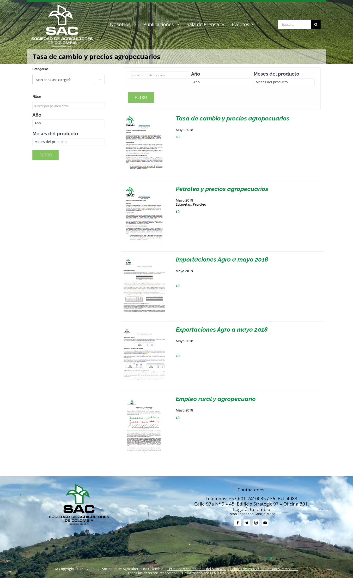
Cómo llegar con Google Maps (251, 514)
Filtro (141, 97)
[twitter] (246, 522)
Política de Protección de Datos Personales (264, 568)
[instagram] (256, 522)
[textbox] (68, 79)
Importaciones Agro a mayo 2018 (222, 259)
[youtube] (265, 522)
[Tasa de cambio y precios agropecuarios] (144, 117)
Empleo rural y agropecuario (216, 398)
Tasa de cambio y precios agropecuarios (232, 118)
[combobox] (68, 79)
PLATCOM (218, 573)
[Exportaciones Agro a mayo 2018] (144, 328)
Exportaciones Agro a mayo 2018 (222, 329)
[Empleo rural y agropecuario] (144, 397)
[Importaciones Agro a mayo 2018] (144, 258)
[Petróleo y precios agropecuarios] (144, 187)
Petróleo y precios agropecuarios (222, 188)
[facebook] (237, 522)
